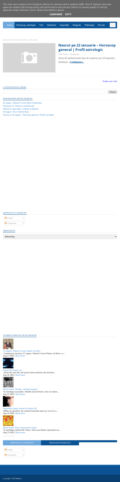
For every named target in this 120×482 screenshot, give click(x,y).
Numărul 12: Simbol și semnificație (18, 106)
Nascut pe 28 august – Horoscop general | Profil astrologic (28, 115)
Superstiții (64, 25)
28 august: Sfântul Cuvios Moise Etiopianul (22, 103)
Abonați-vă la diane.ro (22, 443)
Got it (68, 14)
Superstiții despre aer (12, 370)
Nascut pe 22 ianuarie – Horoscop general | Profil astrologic (87, 47)
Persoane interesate (60, 443)
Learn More (56, 14)
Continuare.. (77, 62)
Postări (9, 218)
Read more (20, 356)
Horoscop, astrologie (26, 25)
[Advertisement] (25, 164)
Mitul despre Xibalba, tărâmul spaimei (20, 389)
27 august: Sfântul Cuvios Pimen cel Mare (21, 351)
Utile (18, 31)
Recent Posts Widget (9, 436)
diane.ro (19, 478)
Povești (101, 25)
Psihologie (89, 25)
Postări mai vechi (110, 81)
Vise (41, 25)
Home (10, 25)
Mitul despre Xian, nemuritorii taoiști (19, 428)
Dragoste (77, 25)
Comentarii (11, 223)
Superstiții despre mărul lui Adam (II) (20, 408)
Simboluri (51, 25)
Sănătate (8, 31)
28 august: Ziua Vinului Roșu (16, 112)
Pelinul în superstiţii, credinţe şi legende (20, 109)
